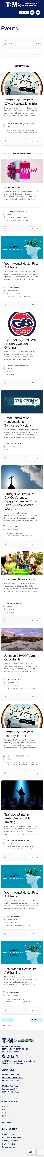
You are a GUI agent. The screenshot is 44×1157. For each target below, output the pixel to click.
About (5, 1109)
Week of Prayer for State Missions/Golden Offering (20, 343)
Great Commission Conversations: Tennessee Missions (18, 421)
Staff (4, 1116)
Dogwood (19, 1063)
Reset (37, 56)
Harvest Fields (8, 1144)
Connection (12, 187)
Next (34, 1020)
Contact (5, 1113)
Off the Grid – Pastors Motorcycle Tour (18, 734)
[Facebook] (4, 1056)
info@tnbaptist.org (18, 1049)
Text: (4, 47)
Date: (4, 40)
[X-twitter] (17, 1056)
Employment (7, 1122)
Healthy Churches (10, 1141)
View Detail (35, 141)
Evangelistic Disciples (11, 1137)
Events (5, 1106)
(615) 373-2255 (15, 1046)
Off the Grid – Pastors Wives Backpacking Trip (20, 102)
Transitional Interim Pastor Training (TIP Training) (17, 818)
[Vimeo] (13, 1056)
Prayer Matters (8, 1147)
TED (4, 1119)
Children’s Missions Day (20, 579)
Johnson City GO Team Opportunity (19, 657)
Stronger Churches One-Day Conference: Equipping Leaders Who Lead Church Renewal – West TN (20, 501)
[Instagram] (8, 1056)
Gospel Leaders (9, 1134)
